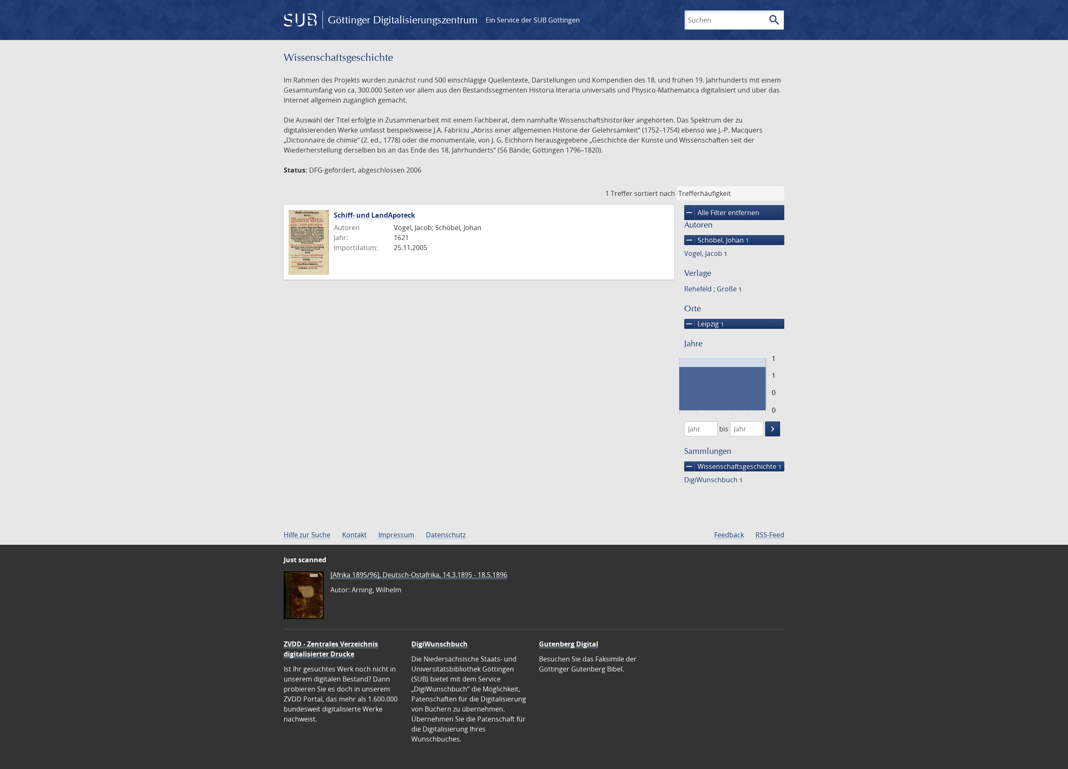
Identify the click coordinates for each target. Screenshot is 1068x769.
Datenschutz (446, 534)
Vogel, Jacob (705, 253)
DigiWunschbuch (713, 479)
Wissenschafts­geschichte (732, 466)
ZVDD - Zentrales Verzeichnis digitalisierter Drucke (331, 649)
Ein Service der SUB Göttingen (533, 20)
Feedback (729, 534)
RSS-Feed (770, 534)
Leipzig (704, 324)
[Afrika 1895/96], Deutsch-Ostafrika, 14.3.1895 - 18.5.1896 (418, 574)
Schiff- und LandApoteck (374, 215)
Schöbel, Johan (716, 240)
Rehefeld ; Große (713, 288)
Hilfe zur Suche (307, 534)
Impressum (396, 534)
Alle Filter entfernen (721, 213)
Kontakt (354, 534)
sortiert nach (654, 193)
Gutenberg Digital (568, 644)
